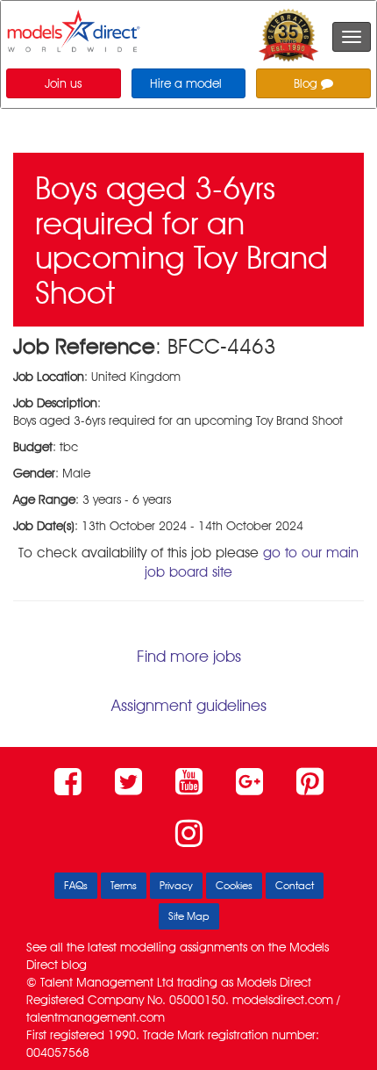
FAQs (76, 885)
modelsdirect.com (282, 1000)
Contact (294, 885)
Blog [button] (307, 83)
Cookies (234, 885)
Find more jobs (189, 656)
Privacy (176, 885)
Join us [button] (63, 83)
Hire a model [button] (186, 83)
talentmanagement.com (95, 1017)
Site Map (189, 916)
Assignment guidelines (189, 705)
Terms (123, 885)
